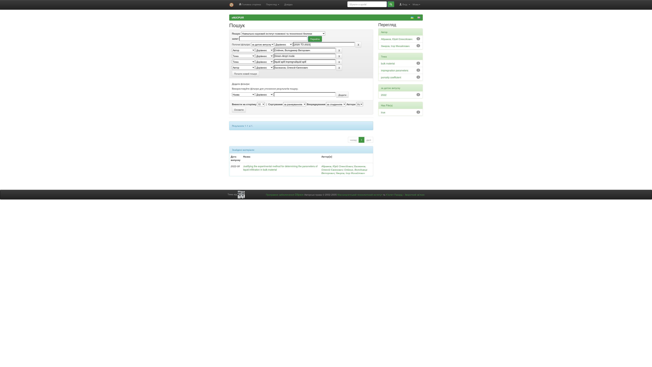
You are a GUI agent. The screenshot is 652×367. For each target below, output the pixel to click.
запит (235, 38)
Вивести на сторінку (244, 104)
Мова (416, 4)
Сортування (275, 104)
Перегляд (271, 4)
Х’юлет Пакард (394, 194)
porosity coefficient (391, 77)
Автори (351, 104)
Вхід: (405, 4)
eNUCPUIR (238, 17)
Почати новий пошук (245, 73)
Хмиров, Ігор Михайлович (350, 173)
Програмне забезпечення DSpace (285, 194)
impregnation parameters (394, 70)
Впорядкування (316, 104)
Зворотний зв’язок (414, 194)
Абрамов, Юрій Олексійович (337, 166)
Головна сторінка (251, 4)
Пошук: (236, 33)
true (383, 112)
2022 (383, 95)
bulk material (388, 63)
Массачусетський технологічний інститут (359, 194)
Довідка (288, 4)
